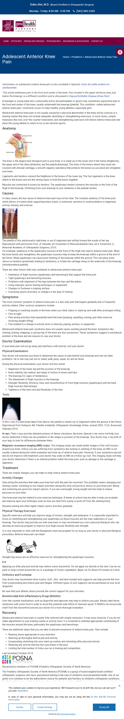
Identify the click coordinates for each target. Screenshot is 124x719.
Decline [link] (19, 707)
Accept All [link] (104, 707)
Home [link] (66, 57)
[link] (120, 52)
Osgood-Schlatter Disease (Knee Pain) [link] (89, 96)
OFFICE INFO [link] (16, 41)
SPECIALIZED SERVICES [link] (34, 41)
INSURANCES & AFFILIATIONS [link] (76, 41)
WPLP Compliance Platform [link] (66, 714)
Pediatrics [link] (77, 57)
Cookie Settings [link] (44, 707)
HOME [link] (6, 41)
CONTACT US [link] (97, 41)
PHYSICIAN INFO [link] (54, 41)
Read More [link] (23, 691)
